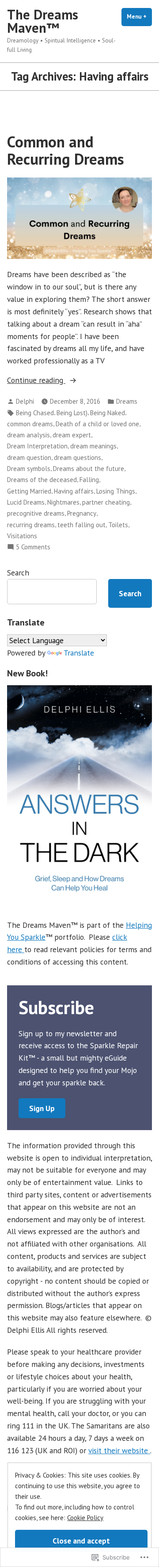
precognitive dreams (35, 513)
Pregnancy (81, 513)
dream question (29, 457)
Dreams (126, 401)
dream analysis (28, 435)
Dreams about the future (88, 468)
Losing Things (115, 491)
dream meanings (93, 446)
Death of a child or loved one (97, 424)
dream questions (77, 457)
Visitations (22, 536)
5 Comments (33, 547)
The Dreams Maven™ (42, 21)
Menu (139, 16)
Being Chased (35, 413)
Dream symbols (28, 468)
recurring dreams (31, 525)
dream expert (72, 435)
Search (18, 572)
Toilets (118, 525)
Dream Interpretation (37, 446)
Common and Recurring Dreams (65, 150)
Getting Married (29, 491)
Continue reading (36, 380)
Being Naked (107, 413)
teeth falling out (81, 525)
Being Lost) (72, 413)
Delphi (25, 401)
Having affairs (74, 491)
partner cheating (106, 502)
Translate (79, 653)
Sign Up (42, 1108)
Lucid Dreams (26, 502)
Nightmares (63, 502)
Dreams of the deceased (42, 479)
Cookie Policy (85, 1517)
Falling (89, 479)
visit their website (119, 1450)
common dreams (30, 424)
